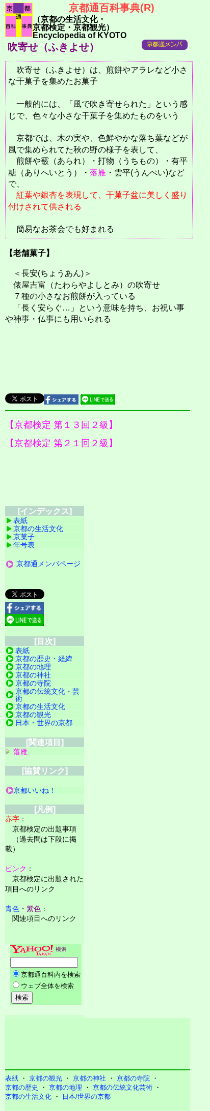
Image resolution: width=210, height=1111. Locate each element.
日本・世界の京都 (43, 722)
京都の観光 (33, 714)
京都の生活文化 (38, 528)
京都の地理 (33, 666)
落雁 (98, 172)
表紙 (20, 520)
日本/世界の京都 (86, 1096)
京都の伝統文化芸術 (122, 1087)
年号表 (24, 544)
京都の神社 (33, 674)
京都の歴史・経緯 (43, 658)
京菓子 (24, 536)
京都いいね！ (34, 790)
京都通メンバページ (48, 564)
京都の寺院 (33, 683)
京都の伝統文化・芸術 (47, 695)
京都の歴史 (21, 1087)
